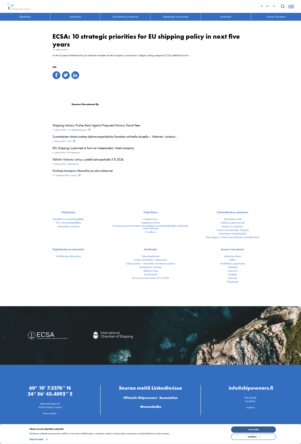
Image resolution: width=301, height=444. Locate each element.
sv (274, 6)
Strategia (232, 274)
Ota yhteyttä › (250, 397)
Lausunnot (232, 271)
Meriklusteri (150, 249)
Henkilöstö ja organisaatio (232, 263)
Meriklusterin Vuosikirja (150, 267)
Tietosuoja (232, 278)
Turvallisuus (150, 232)
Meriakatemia (150, 274)
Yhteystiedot (232, 281)
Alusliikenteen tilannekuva (68, 256)
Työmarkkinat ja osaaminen (232, 212)
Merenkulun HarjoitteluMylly (232, 233)
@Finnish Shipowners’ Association (150, 397)
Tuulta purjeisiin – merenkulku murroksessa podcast (150, 263)
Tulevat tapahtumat (150, 256)
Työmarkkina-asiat (232, 219)
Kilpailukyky (68, 212)
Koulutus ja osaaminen (232, 226)
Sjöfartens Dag (150, 271)
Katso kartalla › (50, 413)
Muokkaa (252, 437)
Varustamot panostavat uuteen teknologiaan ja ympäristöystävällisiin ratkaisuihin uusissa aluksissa (150, 227)
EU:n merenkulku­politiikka (68, 222)
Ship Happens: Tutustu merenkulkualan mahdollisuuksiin (232, 237)
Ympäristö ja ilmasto (150, 222)
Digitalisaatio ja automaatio (68, 249)
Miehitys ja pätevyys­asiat (233, 222)
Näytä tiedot (36, 439)
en (267, 6)
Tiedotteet (232, 267)
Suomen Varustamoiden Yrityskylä (233, 230)
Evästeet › (251, 407)
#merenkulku (150, 406)
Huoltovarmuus (150, 219)
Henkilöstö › (251, 401)
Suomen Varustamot (232, 249)
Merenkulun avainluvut (68, 226)
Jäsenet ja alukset (232, 256)
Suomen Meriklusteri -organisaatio (150, 260)
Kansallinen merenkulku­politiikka (68, 219)
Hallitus (232, 260)
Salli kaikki (253, 429)
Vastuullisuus (150, 212)
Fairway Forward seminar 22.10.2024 (150, 278)
